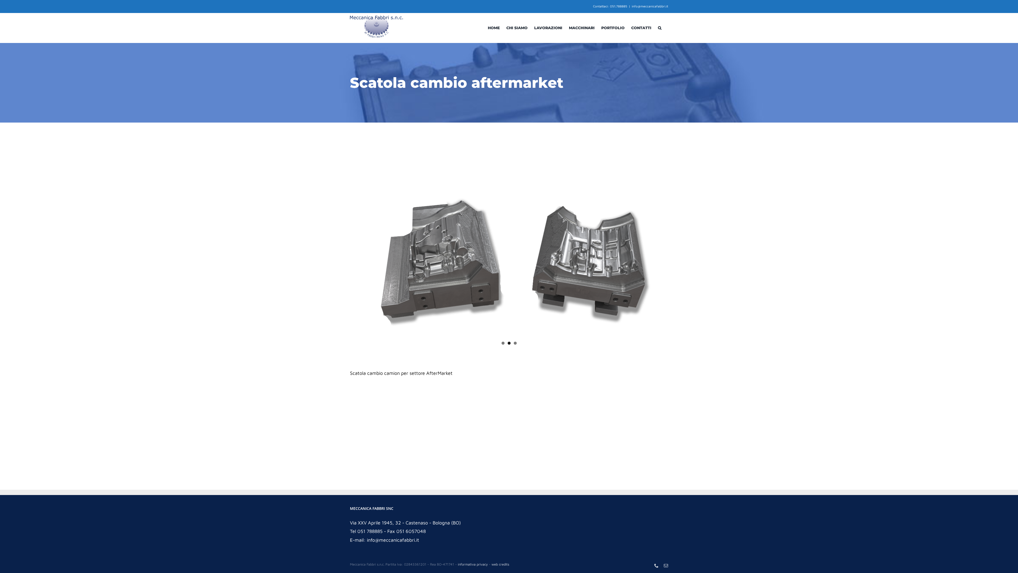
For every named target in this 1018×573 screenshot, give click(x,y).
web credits (500, 564)
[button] (659, 28)
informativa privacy (473, 564)
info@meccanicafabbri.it (650, 6)
